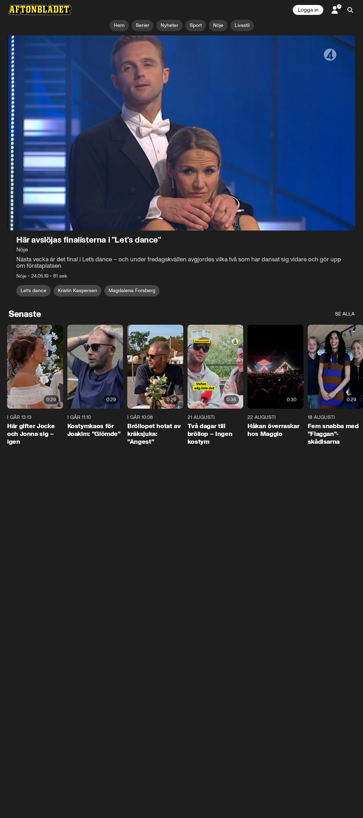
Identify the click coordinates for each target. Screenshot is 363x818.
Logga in (308, 10)
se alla (344, 314)
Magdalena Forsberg (131, 291)
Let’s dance (33, 291)
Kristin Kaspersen (77, 291)
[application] (181, 133)
